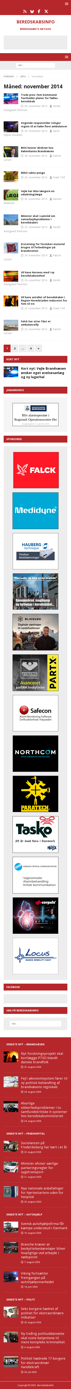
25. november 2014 (35, 227)
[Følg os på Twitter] (46, 11)
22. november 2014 (35, 329)
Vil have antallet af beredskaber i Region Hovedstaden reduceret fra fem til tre (44, 300)
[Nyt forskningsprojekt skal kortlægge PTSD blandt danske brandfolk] (11, 1056)
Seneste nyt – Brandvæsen (25, 1044)
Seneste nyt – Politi (20, 1299)
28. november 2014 (35, 155)
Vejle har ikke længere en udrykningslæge (37, 192)
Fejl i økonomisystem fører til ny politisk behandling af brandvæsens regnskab (44, 1082)
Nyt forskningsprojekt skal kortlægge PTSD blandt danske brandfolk (42, 1057)
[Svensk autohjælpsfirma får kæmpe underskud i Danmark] (11, 1227)
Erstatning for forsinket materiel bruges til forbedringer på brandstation (43, 247)
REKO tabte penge (33, 172)
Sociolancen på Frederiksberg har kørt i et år (44, 1145)
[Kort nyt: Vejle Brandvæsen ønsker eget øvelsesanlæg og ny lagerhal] (11, 371)
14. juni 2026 (31, 1286)
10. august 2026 (32, 1232)
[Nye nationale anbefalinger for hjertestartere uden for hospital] (11, 1191)
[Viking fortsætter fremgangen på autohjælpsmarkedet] (11, 1276)
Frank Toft (59, 177)
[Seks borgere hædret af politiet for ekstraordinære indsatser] (11, 1312)
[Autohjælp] (11, 176)
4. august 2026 (32, 1347)
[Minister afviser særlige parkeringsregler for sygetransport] (11, 1166)
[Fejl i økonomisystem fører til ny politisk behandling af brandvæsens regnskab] (11, 1081)
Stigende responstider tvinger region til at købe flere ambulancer (44, 124)
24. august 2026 (32, 1091)
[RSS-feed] (25, 11)
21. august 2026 (32, 1176)
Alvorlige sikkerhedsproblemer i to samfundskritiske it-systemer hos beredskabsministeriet (44, 1109)
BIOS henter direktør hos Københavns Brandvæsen (37, 149)
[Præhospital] (11, 126)
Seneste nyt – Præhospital (25, 1133)
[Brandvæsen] (11, 98)
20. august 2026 (32, 1201)
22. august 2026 (32, 1152)
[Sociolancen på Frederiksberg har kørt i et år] (11, 1146)
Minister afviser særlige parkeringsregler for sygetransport (39, 1167)
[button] (66, 4)
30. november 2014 (35, 106)
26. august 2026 (32, 1322)
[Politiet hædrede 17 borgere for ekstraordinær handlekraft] (11, 1361)
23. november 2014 (35, 308)
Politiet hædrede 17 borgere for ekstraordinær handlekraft (43, 1362)
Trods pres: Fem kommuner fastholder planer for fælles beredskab (39, 98)
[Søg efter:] (35, 65)
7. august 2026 (32, 1262)
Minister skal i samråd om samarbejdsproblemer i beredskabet (38, 219)
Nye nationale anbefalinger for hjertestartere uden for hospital (42, 1192)
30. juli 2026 (30, 1372)
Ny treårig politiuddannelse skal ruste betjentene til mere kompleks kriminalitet (43, 1337)
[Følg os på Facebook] (39, 11)
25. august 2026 (32, 1067)
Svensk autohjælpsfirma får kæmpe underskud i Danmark (44, 1225)
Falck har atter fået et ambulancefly (36, 323)
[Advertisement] (38, 41)
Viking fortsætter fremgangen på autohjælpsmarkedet (37, 1277)
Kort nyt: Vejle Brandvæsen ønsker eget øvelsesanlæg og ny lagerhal (43, 372)
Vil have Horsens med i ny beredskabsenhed (37, 274)
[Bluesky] (32, 11)
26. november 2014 (35, 177)
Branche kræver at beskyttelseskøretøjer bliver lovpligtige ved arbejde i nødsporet (43, 1250)
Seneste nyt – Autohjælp (24, 1214)
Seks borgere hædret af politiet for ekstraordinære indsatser (42, 1312)
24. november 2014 (35, 255)
